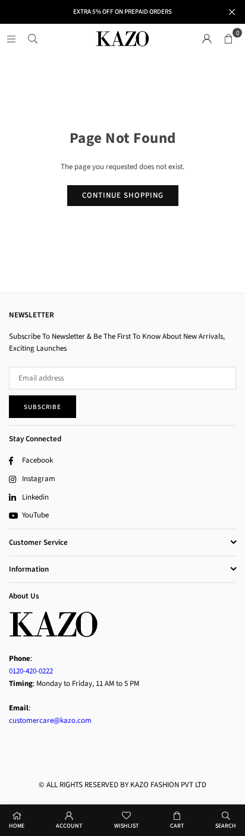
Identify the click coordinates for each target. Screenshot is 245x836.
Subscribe (42, 407)
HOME (16, 826)
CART (177, 826)
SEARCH (225, 826)
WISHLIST (126, 826)
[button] (228, 38)
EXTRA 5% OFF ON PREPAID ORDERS (122, 11)
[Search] (32, 38)
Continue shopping (123, 195)
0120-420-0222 (31, 671)
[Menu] (11, 38)
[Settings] (207, 38)
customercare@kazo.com (50, 720)
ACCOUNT (69, 826)
